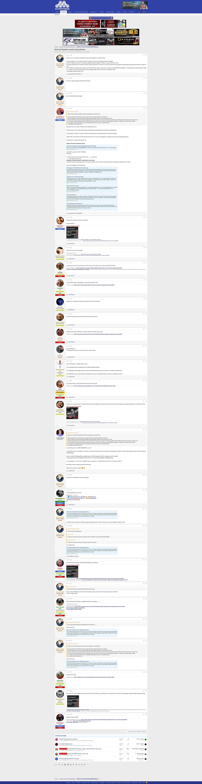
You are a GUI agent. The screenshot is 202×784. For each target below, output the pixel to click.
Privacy (73, 782)
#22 (146, 583)
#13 (146, 361)
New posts (56, 14)
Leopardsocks (59, 52)
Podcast (101, 12)
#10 (146, 313)
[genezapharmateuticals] (113, 23)
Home (57, 12)
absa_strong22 (62, 755)
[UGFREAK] (101, 41)
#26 (146, 672)
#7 (146, 262)
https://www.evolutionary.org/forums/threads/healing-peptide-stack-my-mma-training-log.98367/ (104, 719)
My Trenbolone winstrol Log (74, 203)
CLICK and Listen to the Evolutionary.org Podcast (77, 269)
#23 (146, 598)
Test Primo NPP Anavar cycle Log (78, 753)
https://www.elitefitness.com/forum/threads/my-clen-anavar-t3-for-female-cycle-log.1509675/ (92, 591)
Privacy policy (134, 782)
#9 (146, 298)
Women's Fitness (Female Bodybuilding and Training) (81, 146)
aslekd (60, 745)
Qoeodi (60, 760)
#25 (146, 640)
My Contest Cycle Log (73, 185)
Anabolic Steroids (77, 755)
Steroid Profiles (110, 12)
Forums (63, 12)
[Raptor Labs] (75, 41)
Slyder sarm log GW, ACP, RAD (75, 177)
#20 (146, 525)
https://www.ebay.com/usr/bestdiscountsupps (91, 239)
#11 (146, 329)
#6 (146, 247)
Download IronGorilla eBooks (73, 711)
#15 (146, 401)
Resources (93, 12)
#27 (146, 690)
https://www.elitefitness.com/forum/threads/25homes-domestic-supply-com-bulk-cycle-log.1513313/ (100, 578)
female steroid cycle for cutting (69, 758)
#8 (146, 279)
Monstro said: (70, 540)
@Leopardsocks (70, 127)
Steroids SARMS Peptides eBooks (74, 609)
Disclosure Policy (86, 782)
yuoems (61, 740)
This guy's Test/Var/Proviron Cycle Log (77, 168)
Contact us (118, 782)
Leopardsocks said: (71, 111)
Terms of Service (94, 782)
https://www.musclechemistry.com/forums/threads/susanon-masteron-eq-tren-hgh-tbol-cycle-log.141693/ (100, 606)
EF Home (131, 12)
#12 (146, 346)
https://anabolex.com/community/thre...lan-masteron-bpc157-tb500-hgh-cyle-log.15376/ (95, 386)
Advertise (68, 782)
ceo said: (69, 534)
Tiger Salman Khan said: (73, 622)
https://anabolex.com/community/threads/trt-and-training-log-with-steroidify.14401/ (94, 677)
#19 (146, 508)
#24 (146, 619)
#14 (146, 380)
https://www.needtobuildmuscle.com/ (82, 721)
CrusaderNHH (62, 750)
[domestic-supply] (75, 32)
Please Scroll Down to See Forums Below (101, 18)
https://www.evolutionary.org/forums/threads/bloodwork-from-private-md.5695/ (100, 240)
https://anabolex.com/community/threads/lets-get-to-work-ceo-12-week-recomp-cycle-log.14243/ (99, 268)
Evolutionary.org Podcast (72, 722)
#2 (146, 78)
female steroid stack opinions (68, 739)
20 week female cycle (66, 744)
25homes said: (70, 586)
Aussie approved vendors (77, 750)
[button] (73, 11)
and (75, 74)
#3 (146, 93)
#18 (146, 490)
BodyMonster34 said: (72, 529)
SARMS (119, 12)
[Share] (144, 55)
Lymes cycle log (71, 194)
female (87, 52)
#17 (146, 474)
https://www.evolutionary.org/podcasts (75, 608)
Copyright (102, 782)
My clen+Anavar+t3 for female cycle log (78, 512)
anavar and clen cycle (77, 52)
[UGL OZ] (126, 32)
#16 (146, 429)
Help (140, 782)
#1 (146, 55)
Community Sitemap (110, 782)
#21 (146, 559)
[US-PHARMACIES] (101, 32)
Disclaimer (78, 782)
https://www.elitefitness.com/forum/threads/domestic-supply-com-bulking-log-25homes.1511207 (105, 580)
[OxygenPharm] (126, 41)
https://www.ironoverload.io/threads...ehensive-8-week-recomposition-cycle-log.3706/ (94, 285)
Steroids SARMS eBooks (81, 12)
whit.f (142, 740)
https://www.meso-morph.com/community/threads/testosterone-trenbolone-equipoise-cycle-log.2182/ (98, 334)
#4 (146, 108)
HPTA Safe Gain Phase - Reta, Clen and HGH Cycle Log (84, 749)
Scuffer (142, 750)
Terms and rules (126, 782)
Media (69, 12)
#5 (146, 217)
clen (84, 52)
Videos (125, 12)
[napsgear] (88, 23)
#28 (146, 714)
